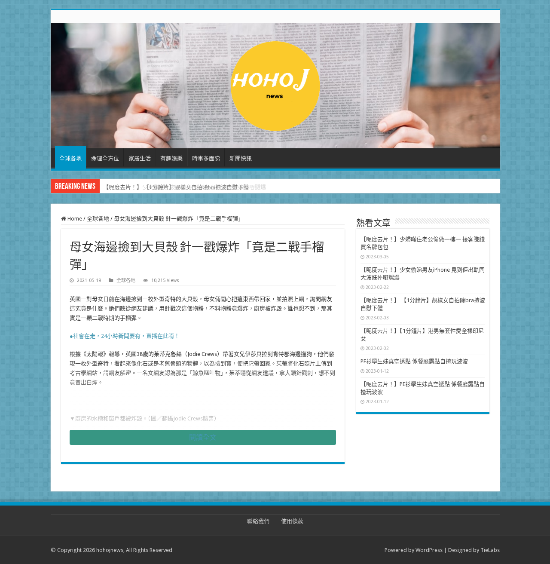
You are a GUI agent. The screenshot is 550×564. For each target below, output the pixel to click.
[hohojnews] (275, 84)
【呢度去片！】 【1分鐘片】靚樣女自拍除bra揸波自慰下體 (176, 187)
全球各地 (70, 158)
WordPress (429, 550)
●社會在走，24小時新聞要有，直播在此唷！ (125, 336)
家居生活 (139, 158)
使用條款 (292, 521)
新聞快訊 (240, 158)
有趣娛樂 (171, 158)
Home (74, 218)
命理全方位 (105, 158)
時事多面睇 (206, 158)
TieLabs (490, 550)
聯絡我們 (258, 521)
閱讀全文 (203, 437)
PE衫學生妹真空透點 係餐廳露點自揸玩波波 (414, 361)
